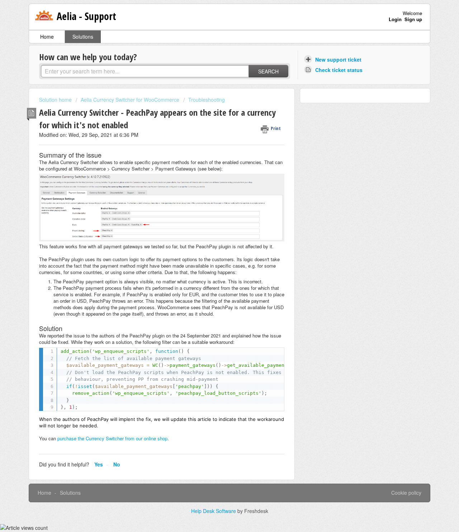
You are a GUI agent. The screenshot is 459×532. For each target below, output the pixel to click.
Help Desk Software (214, 510)
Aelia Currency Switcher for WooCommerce (130, 99)
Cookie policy (406, 492)
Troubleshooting (206, 99)
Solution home (56, 99)
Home (47, 36)
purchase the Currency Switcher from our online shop (112, 438)
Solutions (82, 36)
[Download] (216, 174)
